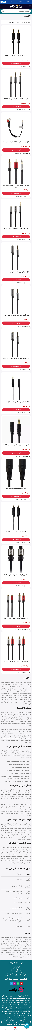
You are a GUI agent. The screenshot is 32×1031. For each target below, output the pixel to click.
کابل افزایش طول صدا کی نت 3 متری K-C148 (16, 445)
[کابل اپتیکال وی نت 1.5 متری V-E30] (16, 473)
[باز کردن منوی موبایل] (30, 6)
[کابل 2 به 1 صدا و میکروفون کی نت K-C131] (16, 213)
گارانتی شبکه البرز (16, 969)
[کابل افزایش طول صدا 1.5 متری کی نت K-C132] (16, 256)
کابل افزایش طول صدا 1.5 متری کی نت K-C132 (16, 272)
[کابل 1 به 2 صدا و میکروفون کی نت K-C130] (16, 83)
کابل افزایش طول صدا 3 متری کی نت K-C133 (16, 315)
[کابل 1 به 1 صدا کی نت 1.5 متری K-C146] (16, 40)
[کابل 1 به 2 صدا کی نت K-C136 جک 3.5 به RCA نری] (16, 170)
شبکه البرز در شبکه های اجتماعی (16, 973)
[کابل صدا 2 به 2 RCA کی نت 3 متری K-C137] (16, 603)
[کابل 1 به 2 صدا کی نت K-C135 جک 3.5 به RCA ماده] (16, 126)
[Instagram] (14, 983)
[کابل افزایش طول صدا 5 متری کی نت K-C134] (16, 343)
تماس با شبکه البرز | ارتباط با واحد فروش (16, 975)
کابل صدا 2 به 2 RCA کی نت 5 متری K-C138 (16, 662)
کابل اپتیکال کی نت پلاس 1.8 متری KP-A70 (16, 575)
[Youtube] (21, 983)
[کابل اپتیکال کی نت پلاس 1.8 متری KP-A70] (16, 559)
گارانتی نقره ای (16, 967)
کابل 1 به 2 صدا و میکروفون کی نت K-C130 (16, 99)
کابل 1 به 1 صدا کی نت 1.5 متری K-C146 (16, 55)
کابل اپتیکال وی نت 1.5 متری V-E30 (16, 488)
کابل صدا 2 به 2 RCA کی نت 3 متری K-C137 (16, 618)
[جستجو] (3, 11)
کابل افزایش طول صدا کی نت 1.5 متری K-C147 (16, 402)
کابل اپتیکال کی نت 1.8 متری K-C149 (16, 532)
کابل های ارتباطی (21, 22)
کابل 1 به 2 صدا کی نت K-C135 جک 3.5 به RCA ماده (16, 143)
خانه (28, 22)
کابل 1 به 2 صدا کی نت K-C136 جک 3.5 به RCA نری (16, 186)
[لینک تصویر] (16, 990)
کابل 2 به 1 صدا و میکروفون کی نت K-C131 (16, 229)
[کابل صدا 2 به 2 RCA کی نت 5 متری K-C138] (16, 646)
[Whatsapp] (18, 983)
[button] (16, 63)
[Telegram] (11, 983)
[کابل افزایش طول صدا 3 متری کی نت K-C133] (16, 300)
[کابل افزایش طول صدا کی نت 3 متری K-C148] (16, 429)
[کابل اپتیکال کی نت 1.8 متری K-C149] (16, 516)
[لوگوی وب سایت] (16, 6)
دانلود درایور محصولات (16, 971)
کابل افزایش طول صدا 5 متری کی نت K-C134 (16, 359)
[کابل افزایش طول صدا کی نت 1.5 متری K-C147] (16, 386)
